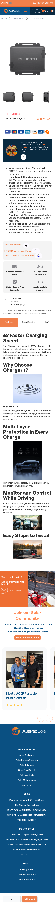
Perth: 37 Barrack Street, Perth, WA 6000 (27, 845)
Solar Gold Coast (26, 770)
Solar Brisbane (27, 765)
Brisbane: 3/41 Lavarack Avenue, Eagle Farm (27, 840)
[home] (11, 11)
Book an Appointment (27, 637)
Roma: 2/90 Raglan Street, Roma (27, 835)
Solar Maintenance (27, 780)
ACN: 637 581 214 (27, 879)
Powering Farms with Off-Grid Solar (26, 800)
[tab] (9, 322)
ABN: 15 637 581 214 (27, 874)
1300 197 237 (37, 10)
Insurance (27, 785)
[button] (25, 11)
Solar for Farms (26, 755)
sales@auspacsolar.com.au (26, 849)
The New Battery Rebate (27, 805)
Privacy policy (26, 869)
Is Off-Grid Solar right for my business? (26, 810)
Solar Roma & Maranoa (27, 760)
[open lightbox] (27, 59)
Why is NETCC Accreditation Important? (26, 815)
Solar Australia (27, 775)
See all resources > (26, 820)
